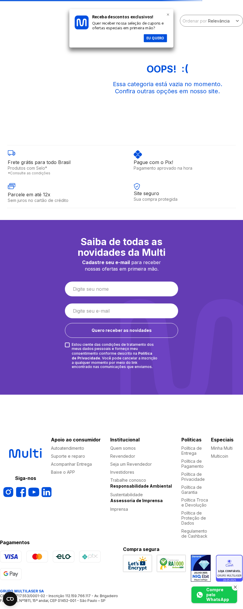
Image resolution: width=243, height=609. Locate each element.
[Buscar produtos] (226, 29)
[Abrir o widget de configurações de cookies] (10, 599)
